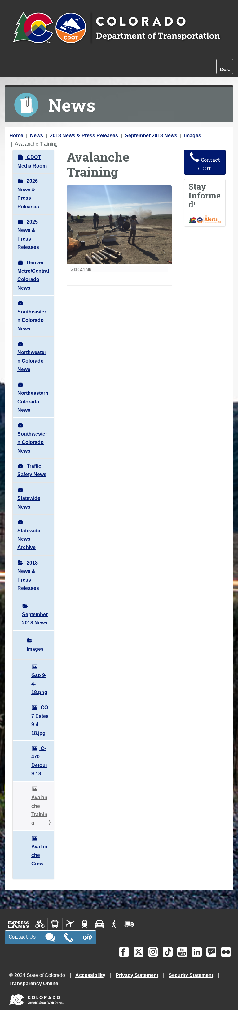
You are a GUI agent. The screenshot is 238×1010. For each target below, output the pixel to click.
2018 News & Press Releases (84, 135)
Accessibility (90, 975)
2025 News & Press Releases (28, 234)
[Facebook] (124, 951)
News (36, 135)
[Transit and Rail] (55, 924)
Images (192, 135)
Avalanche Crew (39, 855)
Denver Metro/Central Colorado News (33, 275)
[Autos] (99, 924)
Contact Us (23, 936)
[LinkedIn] (196, 951)
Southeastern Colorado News (31, 320)
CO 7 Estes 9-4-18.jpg (40, 720)
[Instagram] (153, 951)
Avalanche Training (39, 810)
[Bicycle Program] (40, 924)
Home (16, 135)
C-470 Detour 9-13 (39, 761)
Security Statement (191, 975)
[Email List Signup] (211, 951)
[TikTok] (167, 951)
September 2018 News (151, 135)
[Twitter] (138, 951)
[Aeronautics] (69, 924)
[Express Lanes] (19, 924)
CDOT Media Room (32, 161)
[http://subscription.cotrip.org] (205, 218)
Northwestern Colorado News (31, 361)
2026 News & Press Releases (28, 193)
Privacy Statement (137, 975)
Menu (226, 67)
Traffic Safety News (31, 470)
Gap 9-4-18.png (39, 684)
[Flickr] (225, 951)
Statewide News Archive (28, 539)
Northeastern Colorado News (32, 401)
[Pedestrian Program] (114, 924)
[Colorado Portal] (37, 998)
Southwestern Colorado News (32, 442)
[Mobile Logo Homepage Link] (116, 28)
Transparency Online (33, 983)
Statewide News (28, 502)
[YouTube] (182, 951)
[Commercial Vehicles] (129, 924)
